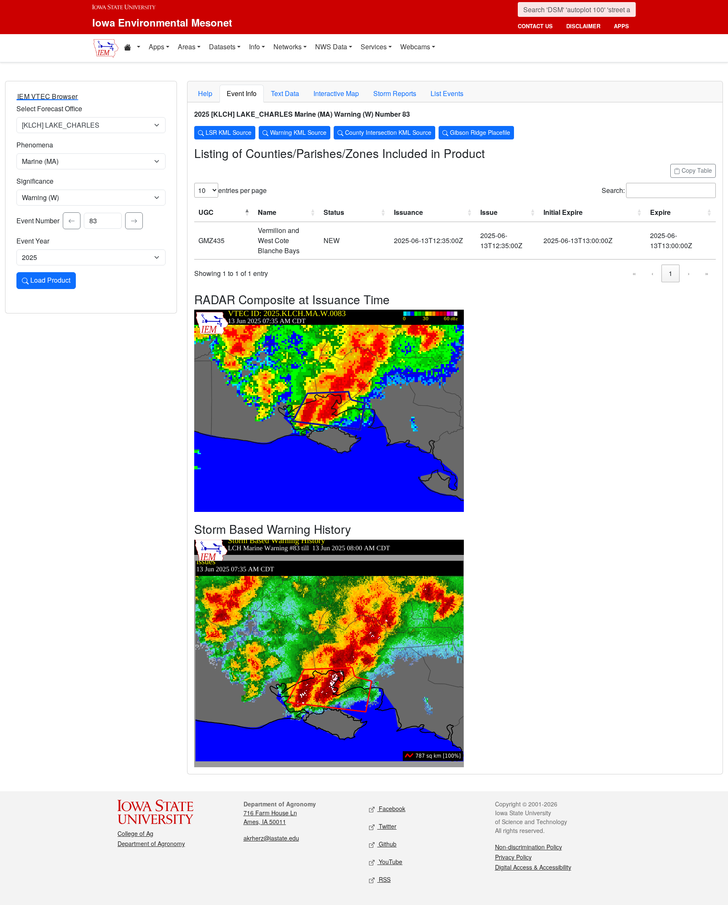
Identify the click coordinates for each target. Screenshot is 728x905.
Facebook (391, 808)
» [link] (707, 273)
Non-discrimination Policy (528, 847)
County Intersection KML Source (387, 132)
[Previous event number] (71, 220)
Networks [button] (287, 46)
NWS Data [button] (331, 46)
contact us (535, 26)
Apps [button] (156, 46)
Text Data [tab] (285, 93)
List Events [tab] (447, 93)
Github (386, 844)
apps (621, 26)
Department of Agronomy (151, 843)
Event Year (32, 241)
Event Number (37, 220)
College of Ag (135, 833)
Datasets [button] (222, 46)
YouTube (389, 861)
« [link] (634, 273)
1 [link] (670, 273)
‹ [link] (652, 273)
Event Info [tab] (242, 93)
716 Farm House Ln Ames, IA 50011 (270, 817)
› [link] (689, 273)
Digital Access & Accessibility (533, 867)
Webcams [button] (415, 46)
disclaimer (583, 26)
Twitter (386, 826)
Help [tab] (205, 93)
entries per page (242, 190)
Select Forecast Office (49, 108)
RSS (384, 879)
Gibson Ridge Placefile (479, 132)
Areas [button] (186, 46)
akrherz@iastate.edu (271, 838)
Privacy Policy (513, 857)
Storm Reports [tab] (394, 93)
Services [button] (374, 46)
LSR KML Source (228, 132)
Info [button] (254, 46)
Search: (613, 190)
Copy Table (696, 170)
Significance (35, 181)
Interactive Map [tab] (336, 93)
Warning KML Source (297, 132)
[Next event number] (134, 220)
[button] (132, 48)
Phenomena (34, 145)
